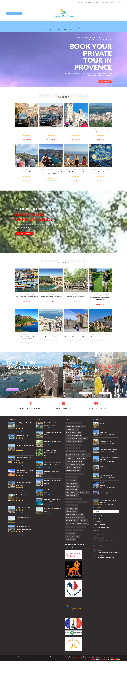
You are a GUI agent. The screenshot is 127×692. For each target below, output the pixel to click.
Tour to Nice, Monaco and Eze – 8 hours (76, 171)
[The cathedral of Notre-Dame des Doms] (96, 459)
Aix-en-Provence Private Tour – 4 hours (26, 131)
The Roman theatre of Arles (108, 449)
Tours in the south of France (110, 358)
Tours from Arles (71, 480)
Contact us (105, 2)
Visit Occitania (78, 530)
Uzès (76, 294)
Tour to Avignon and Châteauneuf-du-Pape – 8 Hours (100, 298)
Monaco (70, 169)
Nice (73, 169)
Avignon (91, 294)
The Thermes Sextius (106, 424)
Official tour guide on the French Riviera (76, 454)
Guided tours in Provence (73, 435)
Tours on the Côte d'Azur (80, 358)
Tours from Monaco (72, 489)
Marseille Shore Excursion (74, 441)
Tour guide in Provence (73, 470)
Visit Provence (70, 533)
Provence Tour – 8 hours (27, 171)
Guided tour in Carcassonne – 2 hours (76, 337)
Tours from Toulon (71, 495)
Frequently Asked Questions (102, 527)
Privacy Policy (90, 657)
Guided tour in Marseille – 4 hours (51, 337)
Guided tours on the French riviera (76, 438)
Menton (106, 334)
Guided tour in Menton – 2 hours (100, 337)
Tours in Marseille (71, 505)
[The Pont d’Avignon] (96, 476)
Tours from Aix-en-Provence (74, 474)
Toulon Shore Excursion (73, 467)
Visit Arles (84, 520)
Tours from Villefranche (73, 498)
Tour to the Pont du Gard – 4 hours (51, 296)
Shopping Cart (90, 2)
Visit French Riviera (81, 523)
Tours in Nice (81, 368)
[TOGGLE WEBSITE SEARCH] (85, 29)
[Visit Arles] (96, 433)
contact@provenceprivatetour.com (108, 552)
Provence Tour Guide (63, 261)
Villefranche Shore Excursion (75, 517)
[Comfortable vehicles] (96, 403)
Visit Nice (68, 530)
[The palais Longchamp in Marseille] (96, 502)
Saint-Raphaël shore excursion (75, 464)
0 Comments (111, 426)
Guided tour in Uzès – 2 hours (75, 296)
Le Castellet (24, 294)
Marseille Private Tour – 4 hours (51, 131)
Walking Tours (70, 539)
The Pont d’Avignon (106, 475)
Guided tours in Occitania (73, 432)
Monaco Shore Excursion (73, 445)
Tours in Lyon (108, 368)
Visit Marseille (70, 527)
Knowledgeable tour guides (31, 408)
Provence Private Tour (63, 95)
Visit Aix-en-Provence (72, 520)
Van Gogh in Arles (105, 441)
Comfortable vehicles (96, 408)
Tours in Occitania (71, 508)
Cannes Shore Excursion (73, 423)
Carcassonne (76, 334)
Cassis (53, 169)
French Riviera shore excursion (75, 426)
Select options (26, 139)
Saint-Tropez (33, 334)
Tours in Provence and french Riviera (93, 38)
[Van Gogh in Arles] (96, 442)
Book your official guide (34, 216)
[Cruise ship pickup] (63, 403)
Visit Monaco (81, 527)
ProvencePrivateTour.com (106, 557)
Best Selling (63, 97)
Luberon (30, 169)
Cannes (29, 334)
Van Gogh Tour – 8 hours (100, 171)
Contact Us (98, 521)
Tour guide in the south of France (37, 209)
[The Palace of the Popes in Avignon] (96, 485)
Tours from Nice (70, 492)
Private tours (81, 458)
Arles (91, 169)
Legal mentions (98, 657)
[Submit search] (20, 13)
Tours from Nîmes (83, 492)
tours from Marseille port (24, 365)
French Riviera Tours (72, 429)
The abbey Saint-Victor (107, 493)
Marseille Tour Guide (76, 131)
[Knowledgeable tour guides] (31, 403)
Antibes (25, 334)
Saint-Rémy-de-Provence (98, 169)
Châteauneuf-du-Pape (97, 294)
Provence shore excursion (74, 461)
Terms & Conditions (100, 524)
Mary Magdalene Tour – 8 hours (100, 131)
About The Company (100, 518)
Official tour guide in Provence (75, 451)
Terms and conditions (81, 657)
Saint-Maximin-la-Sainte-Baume (96, 128)
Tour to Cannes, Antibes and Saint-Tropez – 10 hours (27, 337)
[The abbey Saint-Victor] (96, 493)
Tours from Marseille (72, 486)
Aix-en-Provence (23, 128)
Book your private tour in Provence (90, 56)
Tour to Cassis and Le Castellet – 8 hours (26, 296)
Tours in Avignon (82, 502)
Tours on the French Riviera (79, 169)
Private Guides (70, 458)
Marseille (51, 128)
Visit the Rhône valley (72, 536)
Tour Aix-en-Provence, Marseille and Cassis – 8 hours (51, 172)
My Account (81, 2)
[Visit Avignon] (96, 468)
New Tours (63, 262)
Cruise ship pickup (63, 408)
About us (98, 2)
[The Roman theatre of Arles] (96, 450)
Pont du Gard (51, 294)
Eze (67, 169)
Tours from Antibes (71, 477)
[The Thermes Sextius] (96, 425)
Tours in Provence (30, 128)
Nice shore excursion (72, 448)
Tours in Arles (70, 502)
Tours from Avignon (72, 483)
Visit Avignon (70, 523)
